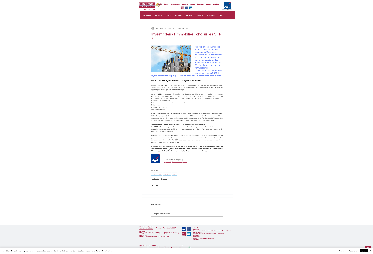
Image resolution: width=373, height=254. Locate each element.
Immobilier (221, 233)
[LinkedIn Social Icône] (190, 8)
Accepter (364, 251)
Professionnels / (197, 238)
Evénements (210, 238)
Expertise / (196, 233)
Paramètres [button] (342, 251)
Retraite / (215, 233)
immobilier (167, 174)
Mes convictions (226, 230)
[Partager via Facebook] (152, 185)
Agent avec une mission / (208, 230)
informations (211, 15)
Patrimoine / (209, 233)
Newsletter (200, 15)
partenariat (158, 15)
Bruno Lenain (157, 174)
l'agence (168, 15)
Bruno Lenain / (197, 230)
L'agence (196, 229)
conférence (178, 15)
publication (189, 15)
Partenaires (196, 236)
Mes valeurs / (218, 230)
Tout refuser (353, 251)
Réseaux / (204, 238)
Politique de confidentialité (104, 251)
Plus (220, 15)
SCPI (174, 174)
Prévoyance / (202, 233)
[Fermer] (371, 250)
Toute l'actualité (146, 15)
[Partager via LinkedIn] (157, 185)
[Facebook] (186, 8)
